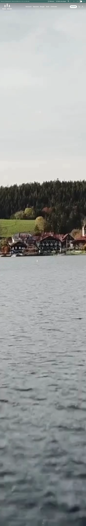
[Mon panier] (79, 7)
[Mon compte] (82, 7)
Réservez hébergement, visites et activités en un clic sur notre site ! (15, 1)
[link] (80, 1)
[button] (79, 7)
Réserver (73, 6)
